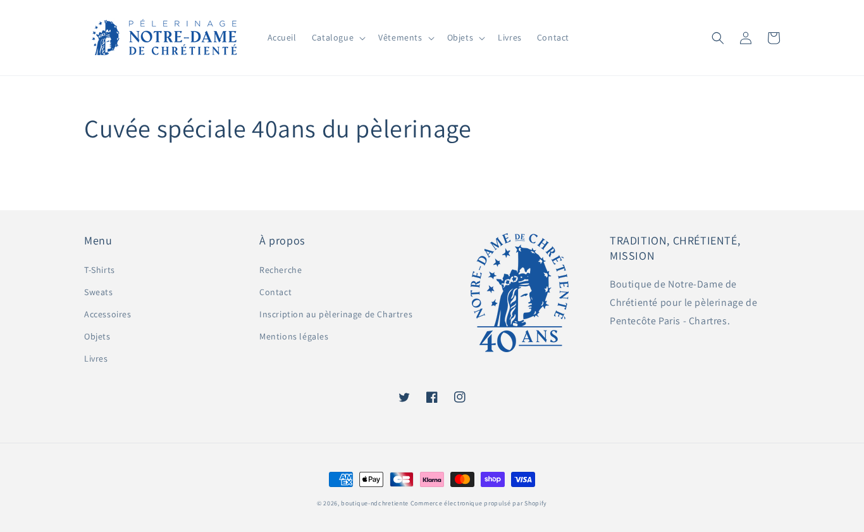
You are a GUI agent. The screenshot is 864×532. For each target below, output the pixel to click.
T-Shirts (99, 270)
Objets (97, 336)
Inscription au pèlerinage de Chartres (335, 314)
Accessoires (108, 314)
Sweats (98, 292)
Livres (96, 358)
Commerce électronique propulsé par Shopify (478, 503)
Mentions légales (294, 336)
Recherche (280, 270)
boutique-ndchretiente (375, 503)
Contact (275, 292)
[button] (337, 37)
